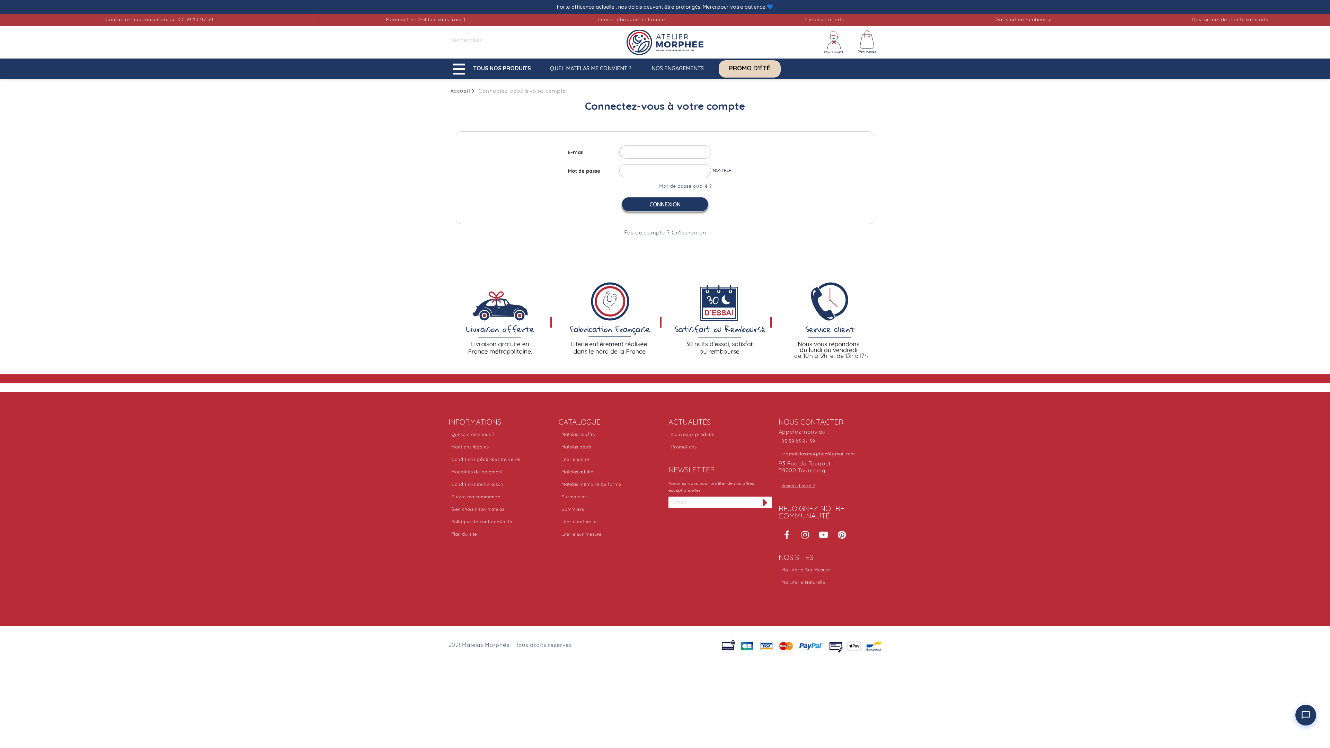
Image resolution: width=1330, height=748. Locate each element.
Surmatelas (573, 497)
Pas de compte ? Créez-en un (665, 233)
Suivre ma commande (475, 497)
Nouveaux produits (692, 435)
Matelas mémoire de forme (591, 485)
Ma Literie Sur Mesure (805, 570)
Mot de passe (584, 171)
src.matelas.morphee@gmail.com (818, 454)
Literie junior (575, 460)
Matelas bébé (576, 447)
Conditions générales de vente (486, 460)
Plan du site (464, 535)
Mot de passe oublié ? (685, 186)
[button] (493, 69)
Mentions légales (470, 447)
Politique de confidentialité (481, 522)
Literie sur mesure (581, 535)
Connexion (665, 204)
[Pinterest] (842, 534)
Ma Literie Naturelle (803, 583)
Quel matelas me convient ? (590, 68)
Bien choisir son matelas (477, 510)
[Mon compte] (834, 42)
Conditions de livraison (477, 485)
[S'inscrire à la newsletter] (765, 502)
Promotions (684, 447)
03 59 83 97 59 (798, 442)
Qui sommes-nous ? (473, 435)
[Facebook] (787, 534)
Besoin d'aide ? (798, 486)
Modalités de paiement (477, 472)
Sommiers (572, 510)
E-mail (576, 152)
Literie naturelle (579, 522)
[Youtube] (823, 534)
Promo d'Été (749, 68)
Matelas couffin (578, 435)
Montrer (722, 170)
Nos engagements (677, 68)
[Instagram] (805, 534)
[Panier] (867, 42)
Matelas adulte (577, 472)
